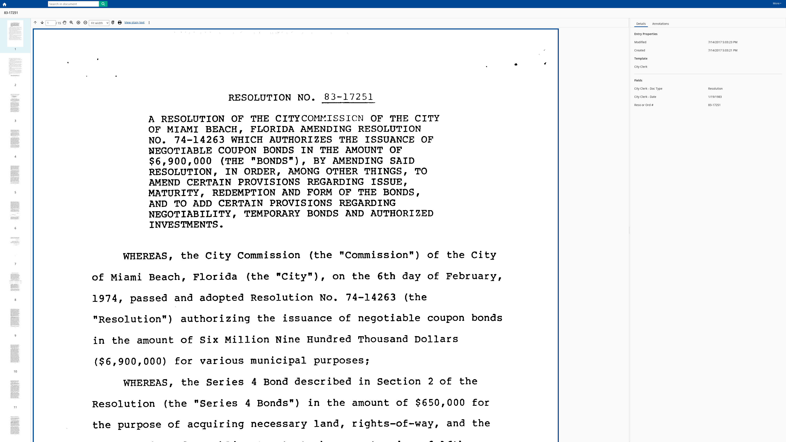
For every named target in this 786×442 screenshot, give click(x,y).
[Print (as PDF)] (119, 22)
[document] (708, 230)
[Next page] (42, 22)
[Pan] (64, 22)
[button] (15, 35)
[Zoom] (71, 22)
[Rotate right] (112, 22)
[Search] (103, 4)
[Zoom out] (85, 22)
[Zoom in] (78, 22)
